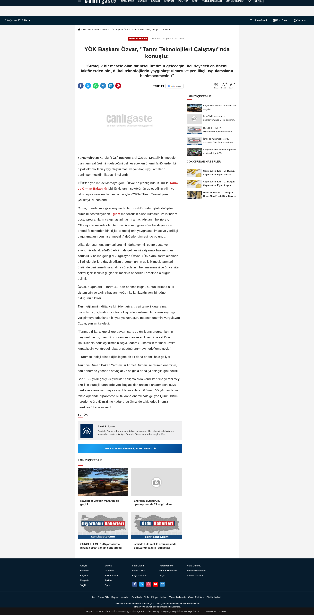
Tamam (222, 611)
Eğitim (115, 214)
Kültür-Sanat (111, 575)
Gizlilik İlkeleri (213, 597)
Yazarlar (301, 20)
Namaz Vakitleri (195, 575)
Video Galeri (260, 20)
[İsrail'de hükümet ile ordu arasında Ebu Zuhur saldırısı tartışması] (156, 525)
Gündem (109, 570)
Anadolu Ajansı (106, 426)
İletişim (163, 597)
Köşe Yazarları (139, 575)
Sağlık (83, 585)
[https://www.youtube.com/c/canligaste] (155, 584)
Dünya (108, 565)
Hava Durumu (194, 565)
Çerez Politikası (196, 597)
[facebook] (81, 86)
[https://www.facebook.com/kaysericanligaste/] (134, 584)
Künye (154, 597)
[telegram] (103, 86)
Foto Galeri (282, 20)
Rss (93, 597)
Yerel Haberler (100, 29)
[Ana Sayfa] (79, 29)
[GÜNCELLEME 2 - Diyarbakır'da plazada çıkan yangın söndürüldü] (103, 525)
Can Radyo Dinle (140, 597)
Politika (108, 580)
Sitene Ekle (103, 597)
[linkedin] (111, 86)
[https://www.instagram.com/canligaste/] (148, 584)
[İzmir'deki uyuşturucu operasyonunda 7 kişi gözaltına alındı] (156, 482)
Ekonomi (84, 570)
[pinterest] (118, 86)
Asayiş (83, 565)
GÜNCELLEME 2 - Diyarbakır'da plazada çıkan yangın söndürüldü (101, 546)
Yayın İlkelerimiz (177, 597)
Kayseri (84, 575)
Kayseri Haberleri (120, 597)
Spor (107, 585)
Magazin (84, 580)
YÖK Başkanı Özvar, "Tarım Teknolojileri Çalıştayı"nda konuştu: (140, 29)
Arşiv (162, 575)
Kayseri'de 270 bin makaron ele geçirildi (99, 502)
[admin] (162, 584)
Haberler (87, 29)
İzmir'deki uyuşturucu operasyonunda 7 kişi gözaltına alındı (153, 502)
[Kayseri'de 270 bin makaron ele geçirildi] (103, 482)
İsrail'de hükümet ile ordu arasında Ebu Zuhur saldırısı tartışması (155, 546)
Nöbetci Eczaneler (196, 570)
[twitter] (88, 86)
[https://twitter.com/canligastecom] (141, 584)
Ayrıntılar (211, 611)
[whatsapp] (96, 86)
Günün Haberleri (168, 570)
